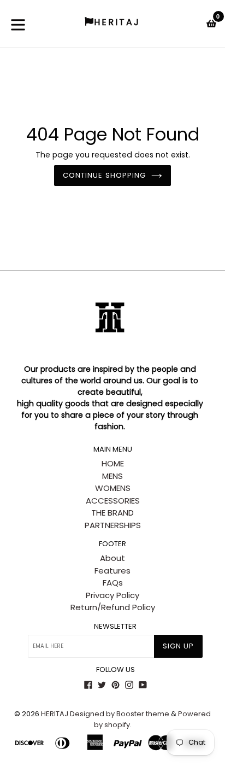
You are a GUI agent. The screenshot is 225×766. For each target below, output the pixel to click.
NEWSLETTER (115, 626)
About (112, 558)
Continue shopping (104, 175)
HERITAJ (54, 714)
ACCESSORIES (113, 500)
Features (112, 570)
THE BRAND (112, 512)
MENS (112, 476)
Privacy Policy (112, 595)
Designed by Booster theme (119, 714)
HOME (113, 463)
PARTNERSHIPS (113, 525)
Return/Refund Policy (112, 607)
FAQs (113, 582)
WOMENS (113, 488)
